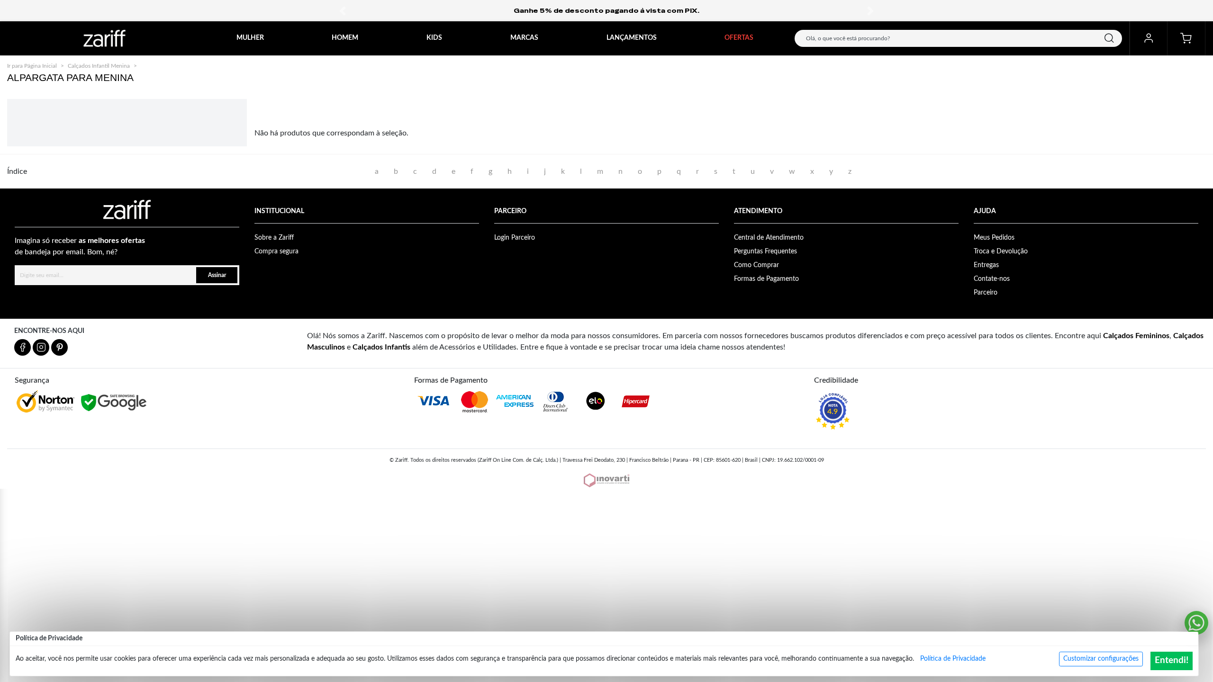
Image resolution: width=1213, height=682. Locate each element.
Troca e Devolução (1001, 251)
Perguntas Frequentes (765, 251)
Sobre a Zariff (274, 237)
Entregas (986, 265)
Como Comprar (756, 265)
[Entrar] (1148, 38)
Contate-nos (992, 279)
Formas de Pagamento (766, 279)
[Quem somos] (127, 209)
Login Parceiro (514, 237)
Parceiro (985, 292)
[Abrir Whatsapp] (1196, 623)
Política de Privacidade (953, 658)
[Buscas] (1109, 38)
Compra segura (276, 251)
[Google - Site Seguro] (114, 403)
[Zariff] (104, 38)
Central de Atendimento (769, 237)
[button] (342, 10)
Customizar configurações (1101, 658)
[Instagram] (41, 347)
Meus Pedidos (994, 237)
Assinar (217, 275)
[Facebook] (22, 347)
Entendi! (1171, 660)
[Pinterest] (59, 347)
